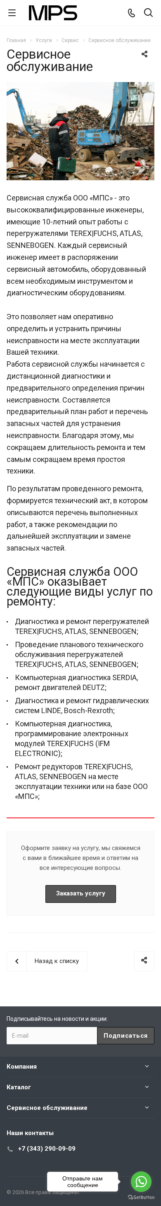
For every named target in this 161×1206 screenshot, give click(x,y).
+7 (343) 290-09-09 (47, 1148)
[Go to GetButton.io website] (141, 1197)
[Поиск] (148, 13)
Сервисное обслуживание (47, 1108)
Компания (22, 1066)
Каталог (19, 1087)
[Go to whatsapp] (141, 1181)
